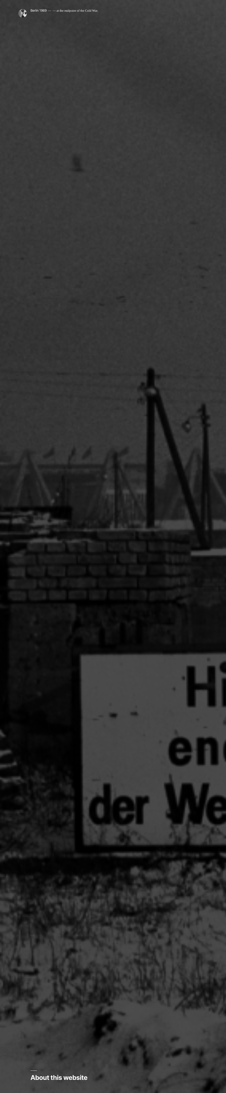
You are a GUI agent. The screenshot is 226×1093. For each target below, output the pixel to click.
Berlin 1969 (38, 10)
